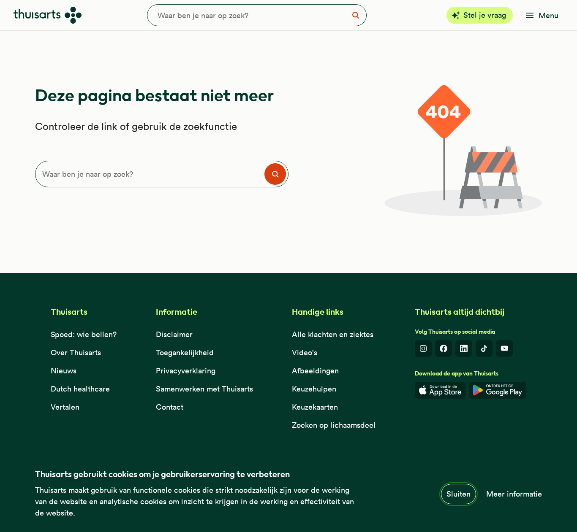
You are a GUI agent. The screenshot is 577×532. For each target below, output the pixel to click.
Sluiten (458, 494)
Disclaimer (174, 334)
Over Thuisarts (76, 352)
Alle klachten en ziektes (332, 334)
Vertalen (65, 407)
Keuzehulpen (314, 389)
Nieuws (63, 370)
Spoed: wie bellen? (84, 334)
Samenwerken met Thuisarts (204, 389)
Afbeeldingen (315, 370)
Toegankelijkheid (185, 352)
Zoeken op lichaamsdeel (334, 425)
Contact (169, 407)
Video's (304, 352)
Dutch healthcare (80, 389)
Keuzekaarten (315, 407)
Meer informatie (514, 494)
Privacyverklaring (185, 370)
